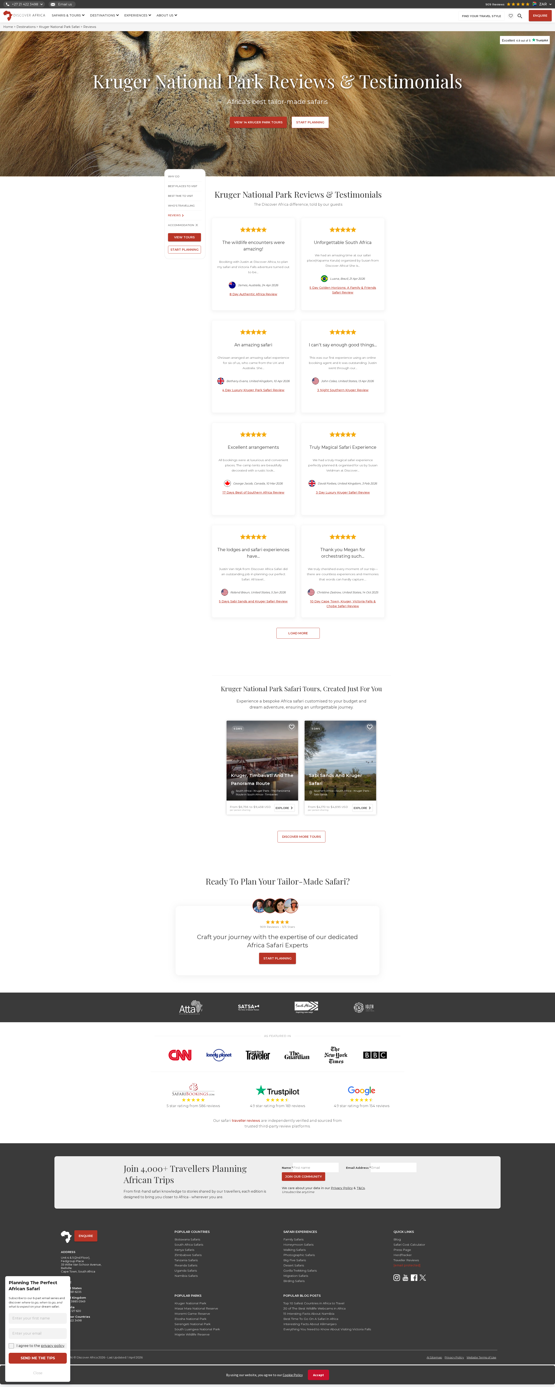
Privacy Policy (342, 1188)
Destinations (102, 15)
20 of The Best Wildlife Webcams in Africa (314, 1308)
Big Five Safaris (294, 1260)
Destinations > (27, 27)
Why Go (174, 176)
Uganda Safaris (186, 1270)
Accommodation (181, 225)
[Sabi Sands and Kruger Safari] (340, 761)
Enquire (540, 16)
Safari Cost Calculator (409, 1245)
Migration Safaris (295, 1276)
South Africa (243, 790)
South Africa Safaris (189, 1245)
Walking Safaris (294, 1250)
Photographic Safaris (299, 1255)
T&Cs (361, 1188)
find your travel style (481, 16)
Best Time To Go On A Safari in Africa (310, 1319)
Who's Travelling (181, 205)
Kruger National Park (190, 1303)
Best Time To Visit (180, 195)
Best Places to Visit (182, 186)
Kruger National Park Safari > (60, 27)
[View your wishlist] (510, 16)
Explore (282, 808)
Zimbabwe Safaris (188, 1255)
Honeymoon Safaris (298, 1245)
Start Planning (310, 122)
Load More (298, 633)
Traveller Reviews (406, 1260)
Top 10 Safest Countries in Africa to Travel (313, 1303)
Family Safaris (293, 1239)
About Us (165, 15)
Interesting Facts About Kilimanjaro (310, 1324)
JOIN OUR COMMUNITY (303, 1177)
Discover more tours (301, 837)
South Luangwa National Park (197, 1329)
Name (287, 1167)
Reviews (174, 215)
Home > (9, 27)
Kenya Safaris (184, 1250)
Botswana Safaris (187, 1239)
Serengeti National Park (193, 1324)
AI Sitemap (434, 1357)
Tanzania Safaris (186, 1260)
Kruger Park (261, 790)
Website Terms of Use (481, 1357)
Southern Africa (324, 790)
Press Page (402, 1250)
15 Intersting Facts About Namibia (308, 1314)
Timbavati (271, 794)
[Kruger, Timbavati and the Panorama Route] (262, 761)
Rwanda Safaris (186, 1265)
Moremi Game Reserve (192, 1314)
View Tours (184, 237)
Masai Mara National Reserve (196, 1308)
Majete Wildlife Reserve (192, 1334)
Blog (397, 1239)
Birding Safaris (294, 1281)
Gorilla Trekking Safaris (300, 1270)
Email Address (358, 1167)
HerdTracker (402, 1255)
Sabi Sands (320, 794)
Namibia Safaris (186, 1276)
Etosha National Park (190, 1319)
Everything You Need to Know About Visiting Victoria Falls (327, 1329)
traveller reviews (246, 1121)
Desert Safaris (293, 1265)
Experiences (135, 15)
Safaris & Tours (66, 15)
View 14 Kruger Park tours (258, 122)
